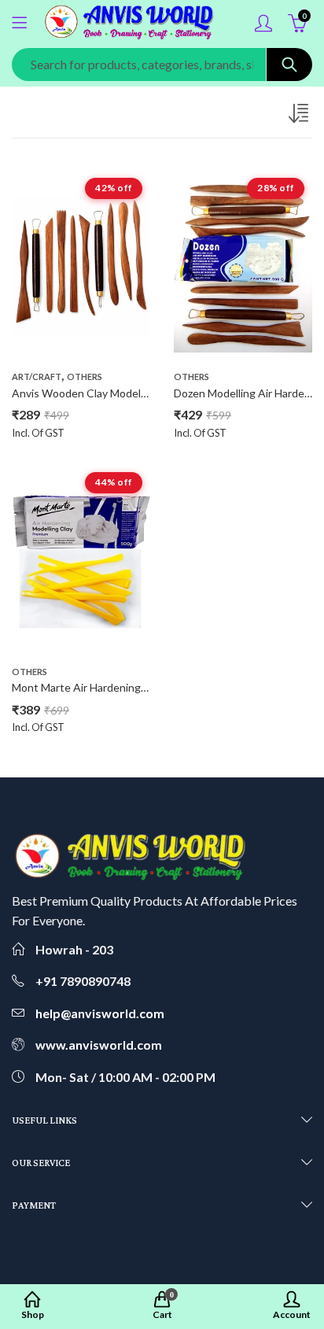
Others (84, 376)
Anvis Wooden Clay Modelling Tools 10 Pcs (117, 393)
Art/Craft (36, 376)
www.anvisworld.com (98, 1044)
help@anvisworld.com (99, 1013)
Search (289, 64)
